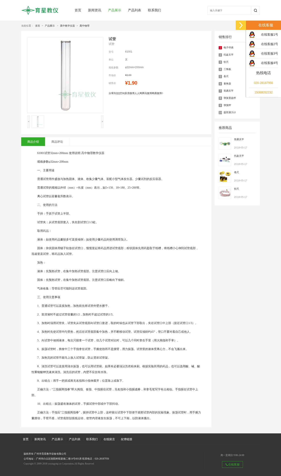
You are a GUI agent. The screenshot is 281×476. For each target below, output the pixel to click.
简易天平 (228, 90)
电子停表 (228, 47)
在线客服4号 (269, 63)
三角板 (227, 69)
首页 (78, 10)
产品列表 (134, 10)
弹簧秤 (227, 105)
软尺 (226, 62)
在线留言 (109, 439)
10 (220, 112)
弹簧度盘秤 (230, 98)
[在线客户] (241, 25)
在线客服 (234, 464)
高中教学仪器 (67, 25)
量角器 (227, 83)
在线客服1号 (269, 34)
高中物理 (84, 25)
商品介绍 (33, 141)
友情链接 (126, 439)
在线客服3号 (269, 53)
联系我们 (154, 10)
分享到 (112, 93)
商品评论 (57, 141)
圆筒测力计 (230, 112)
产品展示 (114, 10)
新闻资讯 (94, 10)
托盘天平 (228, 54)
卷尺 (226, 76)
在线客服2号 (269, 44)
